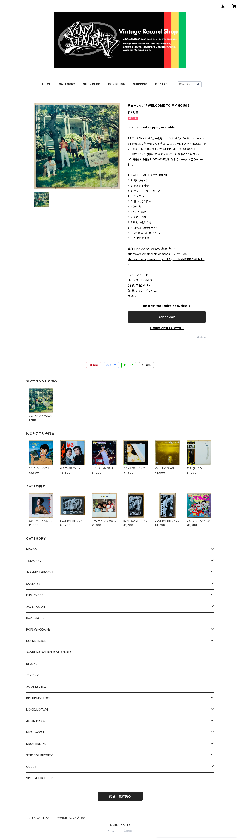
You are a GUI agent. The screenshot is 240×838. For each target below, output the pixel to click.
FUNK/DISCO (35, 595)
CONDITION (116, 84)
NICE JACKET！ (36, 732)
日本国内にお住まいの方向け (167, 328)
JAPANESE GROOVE (39, 572)
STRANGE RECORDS (40, 755)
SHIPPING (140, 84)
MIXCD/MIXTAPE (37, 709)
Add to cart (167, 317)
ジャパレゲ (32, 675)
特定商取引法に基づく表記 (71, 817)
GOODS (31, 766)
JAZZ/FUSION (35, 606)
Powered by (116, 831)
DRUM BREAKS (36, 743)
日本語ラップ (34, 560)
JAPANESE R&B (36, 686)
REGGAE (31, 663)
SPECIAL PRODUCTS (40, 778)
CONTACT (162, 84)
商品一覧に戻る (120, 796)
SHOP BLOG (91, 84)
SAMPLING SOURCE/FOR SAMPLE (49, 652)
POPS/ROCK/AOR (38, 629)
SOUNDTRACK (36, 641)
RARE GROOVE (36, 618)
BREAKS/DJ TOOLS (39, 698)
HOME (46, 84)
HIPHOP (31, 549)
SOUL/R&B (33, 583)
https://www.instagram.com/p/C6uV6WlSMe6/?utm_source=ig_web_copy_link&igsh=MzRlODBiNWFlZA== (166, 259)
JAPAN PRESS (35, 721)
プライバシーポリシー (40, 817)
